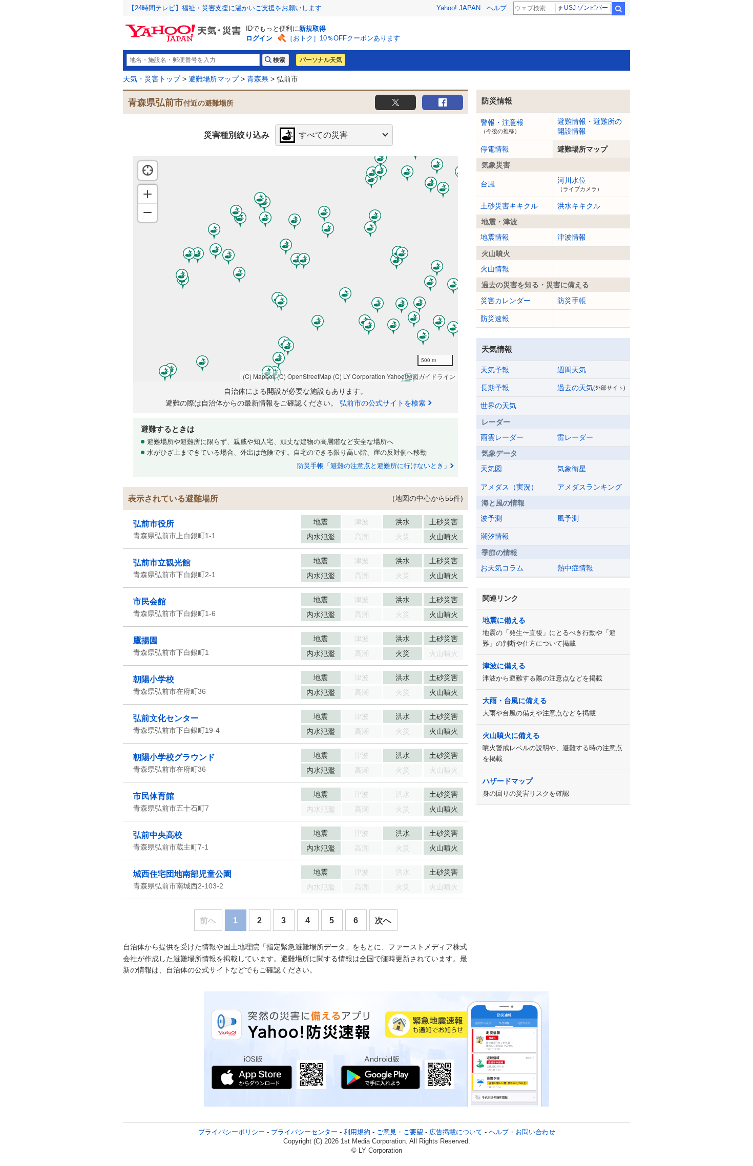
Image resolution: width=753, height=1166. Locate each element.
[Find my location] (147, 170)
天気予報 (494, 370)
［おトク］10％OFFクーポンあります (343, 38)
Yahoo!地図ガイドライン (421, 376)
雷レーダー (575, 437)
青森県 (257, 79)
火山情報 (494, 269)
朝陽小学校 (153, 679)
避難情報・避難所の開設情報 (589, 126)
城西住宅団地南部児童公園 (182, 874)
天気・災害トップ (151, 79)
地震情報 (494, 237)
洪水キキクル (578, 206)
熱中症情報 (575, 568)
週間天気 (571, 370)
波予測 (491, 518)
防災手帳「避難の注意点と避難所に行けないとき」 (373, 466)
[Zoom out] (147, 212)
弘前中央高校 (157, 835)
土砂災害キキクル (509, 206)
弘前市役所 (153, 523)
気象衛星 (571, 468)
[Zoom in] (147, 194)
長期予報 (494, 388)
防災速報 (494, 318)
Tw (395, 102)
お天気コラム (502, 568)
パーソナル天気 (321, 59)
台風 (487, 184)
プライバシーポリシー (231, 1132)
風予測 (568, 518)
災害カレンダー (505, 300)
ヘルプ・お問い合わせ (522, 1132)
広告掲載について (456, 1132)
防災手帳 (571, 300)
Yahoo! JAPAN (458, 8)
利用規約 (357, 1132)
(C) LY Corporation (359, 376)
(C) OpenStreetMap (304, 376)
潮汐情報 (494, 536)
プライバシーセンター (304, 1132)
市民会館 (149, 601)
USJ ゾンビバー (586, 7)
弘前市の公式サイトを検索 (383, 403)
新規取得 (312, 28)
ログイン (259, 38)
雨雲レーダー (502, 437)
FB (442, 102)
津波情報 (571, 237)
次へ (383, 920)
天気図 (491, 468)
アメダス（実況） (509, 487)
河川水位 (579, 184)
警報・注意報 (502, 126)
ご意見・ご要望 (399, 1132)
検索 (618, 8)
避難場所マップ (214, 79)
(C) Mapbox (259, 376)
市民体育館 (153, 796)
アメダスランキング (589, 487)
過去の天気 (591, 388)
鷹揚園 (145, 640)
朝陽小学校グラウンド (174, 757)
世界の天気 (498, 405)
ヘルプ (497, 8)
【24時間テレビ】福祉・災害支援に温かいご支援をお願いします (225, 8)
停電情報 (494, 149)
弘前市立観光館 (162, 562)
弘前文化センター (166, 718)
